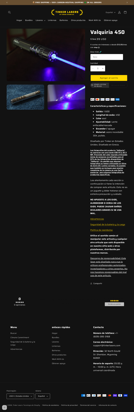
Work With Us (58, 359)
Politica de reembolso (101, 230)
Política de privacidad (69, 405)
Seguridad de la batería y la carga (107, 224)
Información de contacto (108, 405)
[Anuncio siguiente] (127, 2)
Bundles (55, 337)
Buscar (13, 333)
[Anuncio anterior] (7, 2)
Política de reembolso (51, 405)
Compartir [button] (97, 283)
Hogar (54, 333)
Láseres (55, 341)
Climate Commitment (19, 337)
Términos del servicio (88, 405)
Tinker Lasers (18, 405)
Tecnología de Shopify (31, 405)
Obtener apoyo (58, 363)
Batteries (56, 350)
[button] (9, 12)
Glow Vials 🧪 (96, 52)
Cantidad (94, 63)
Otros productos (59, 354)
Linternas (56, 346)
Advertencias (97, 219)
